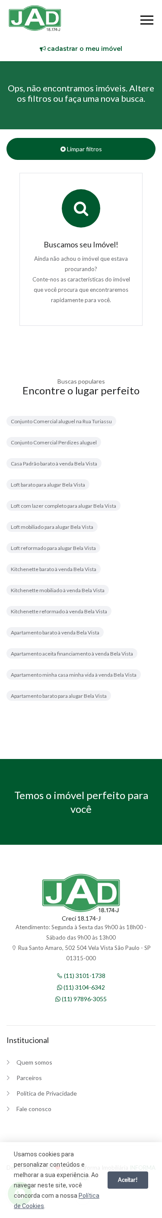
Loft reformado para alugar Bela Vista (53, 548)
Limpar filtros (84, 149)
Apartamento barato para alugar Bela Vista (59, 696)
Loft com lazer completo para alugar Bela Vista (63, 506)
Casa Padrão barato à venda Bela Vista (54, 463)
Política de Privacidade (46, 1093)
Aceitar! (128, 1179)
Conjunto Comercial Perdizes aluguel (54, 442)
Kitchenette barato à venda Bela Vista (53, 569)
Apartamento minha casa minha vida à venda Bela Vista (74, 674)
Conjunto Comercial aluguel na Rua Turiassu (61, 421)
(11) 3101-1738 (84, 975)
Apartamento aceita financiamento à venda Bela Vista (72, 653)
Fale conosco (33, 1108)
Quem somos (34, 1062)
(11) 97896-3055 (83, 999)
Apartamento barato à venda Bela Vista (55, 632)
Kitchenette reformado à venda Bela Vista (59, 611)
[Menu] (146, 21)
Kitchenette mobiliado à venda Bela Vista (58, 590)
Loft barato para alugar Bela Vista (48, 484)
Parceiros (29, 1077)
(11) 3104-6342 (83, 987)
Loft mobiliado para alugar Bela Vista (52, 527)
